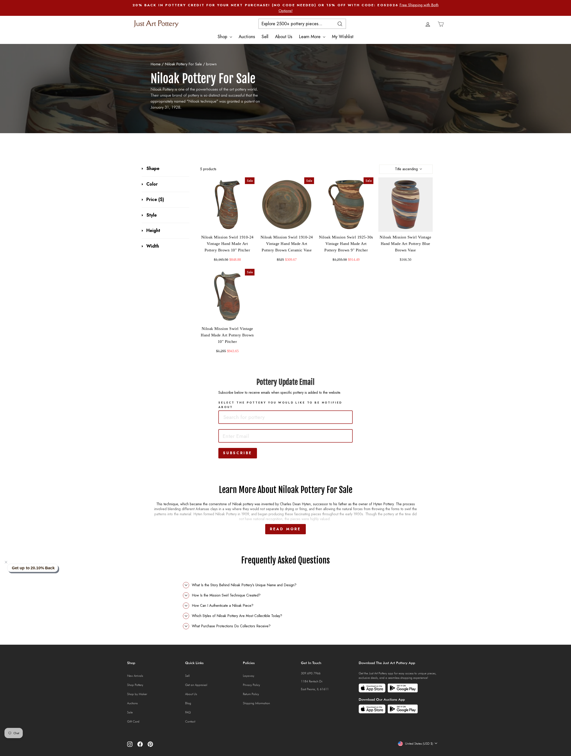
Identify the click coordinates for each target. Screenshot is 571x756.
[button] (6, 562)
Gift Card (133, 721)
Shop (223, 36)
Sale (130, 712)
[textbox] (253, 417)
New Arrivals (135, 675)
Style (151, 215)
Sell (265, 36)
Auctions (247, 36)
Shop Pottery (135, 685)
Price (155, 200)
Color (152, 184)
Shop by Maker (137, 694)
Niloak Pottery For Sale (183, 64)
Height (153, 231)
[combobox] (285, 417)
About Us (283, 36)
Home (156, 64)
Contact (190, 721)
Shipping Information (256, 703)
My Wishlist (343, 36)
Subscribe (237, 453)
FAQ (188, 712)
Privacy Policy (251, 685)
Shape (152, 169)
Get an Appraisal (196, 685)
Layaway (248, 675)
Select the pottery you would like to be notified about (280, 404)
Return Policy (251, 694)
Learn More (310, 36)
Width (152, 246)
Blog (188, 703)
